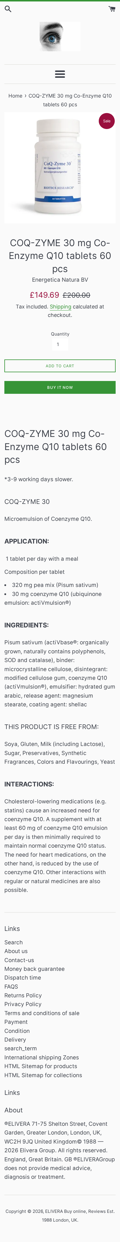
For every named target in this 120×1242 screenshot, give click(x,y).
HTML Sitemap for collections (43, 1075)
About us (16, 951)
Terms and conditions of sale (42, 1013)
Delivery (15, 1039)
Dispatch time (22, 977)
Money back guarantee (34, 969)
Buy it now (60, 387)
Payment (16, 1022)
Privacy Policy (23, 1004)
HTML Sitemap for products (40, 1066)
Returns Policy (23, 995)
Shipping (60, 307)
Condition (17, 1031)
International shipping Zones (41, 1057)
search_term (20, 1048)
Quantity (60, 334)
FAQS (11, 986)
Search (13, 942)
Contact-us (19, 960)
